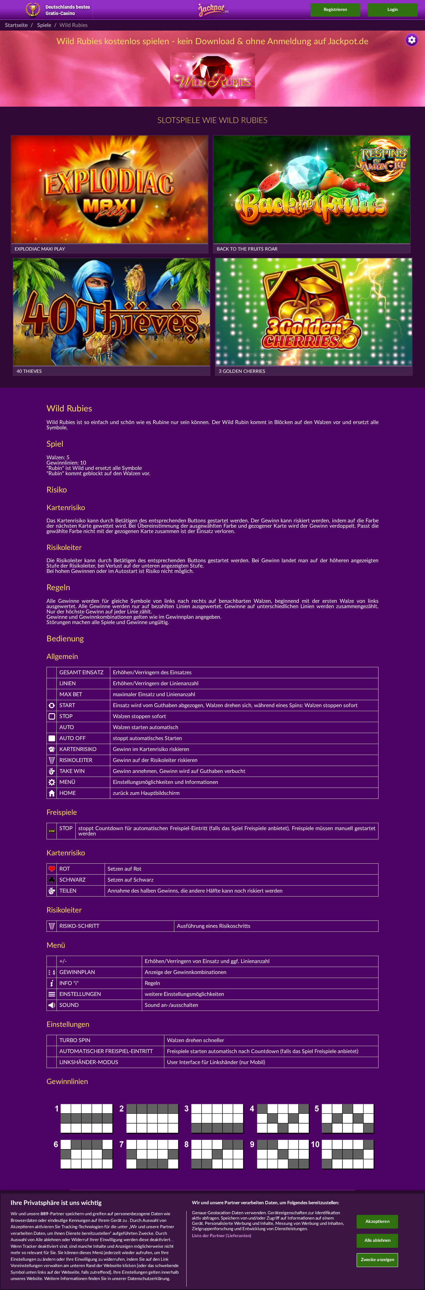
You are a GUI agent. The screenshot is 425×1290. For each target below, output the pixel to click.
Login (392, 10)
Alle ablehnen (378, 1240)
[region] (212, 1241)
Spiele (44, 25)
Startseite (16, 25)
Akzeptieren (377, 1222)
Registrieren (335, 10)
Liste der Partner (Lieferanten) (221, 1236)
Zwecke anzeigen (377, 1260)
